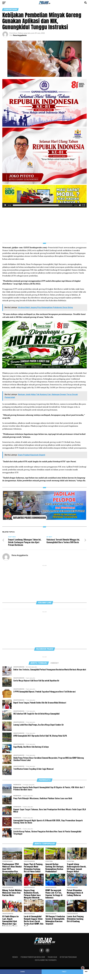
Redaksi (15, 957)
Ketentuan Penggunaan (68, 957)
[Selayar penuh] (84, 205)
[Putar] (5, 205)
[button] (44, 196)
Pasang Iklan (52, 957)
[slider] (42, 205)
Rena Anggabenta (20, 35)
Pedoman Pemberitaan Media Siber (33, 957)
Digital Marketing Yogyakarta (45, 960)
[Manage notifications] (83, 968)
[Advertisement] (44, 223)
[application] (44, 196)
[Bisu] (80, 205)
